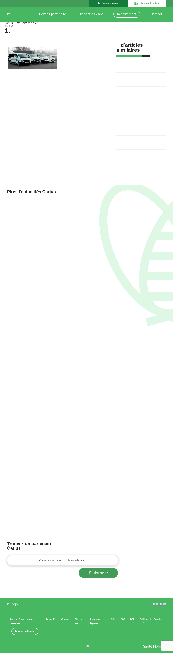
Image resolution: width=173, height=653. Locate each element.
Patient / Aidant (91, 14)
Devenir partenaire (52, 14)
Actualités (51, 619)
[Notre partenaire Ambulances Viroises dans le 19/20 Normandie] (45, 433)
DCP (132, 619)
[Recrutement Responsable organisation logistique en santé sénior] (45, 335)
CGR (123, 619)
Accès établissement (108, 3)
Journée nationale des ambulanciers (133, 168)
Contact (156, 14)
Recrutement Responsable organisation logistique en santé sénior (140, 93)
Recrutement (127, 14)
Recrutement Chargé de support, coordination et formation (141, 77)
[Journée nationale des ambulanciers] (127, 494)
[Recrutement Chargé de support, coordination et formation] (127, 237)
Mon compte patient (150, 3)
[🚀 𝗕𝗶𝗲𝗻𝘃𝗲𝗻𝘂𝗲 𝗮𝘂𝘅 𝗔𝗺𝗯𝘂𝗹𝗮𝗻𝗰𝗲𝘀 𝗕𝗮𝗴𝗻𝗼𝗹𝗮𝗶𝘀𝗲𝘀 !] (45, 237)
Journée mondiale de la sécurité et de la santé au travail (140, 154)
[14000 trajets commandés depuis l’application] (127, 433)
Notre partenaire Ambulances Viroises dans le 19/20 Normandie (138, 125)
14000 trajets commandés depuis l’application (135, 140)
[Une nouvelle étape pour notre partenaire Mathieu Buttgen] (127, 335)
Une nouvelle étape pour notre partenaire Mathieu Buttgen (139, 109)
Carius (9, 23)
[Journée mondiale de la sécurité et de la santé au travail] (45, 494)
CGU (113, 619)
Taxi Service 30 (24, 23)
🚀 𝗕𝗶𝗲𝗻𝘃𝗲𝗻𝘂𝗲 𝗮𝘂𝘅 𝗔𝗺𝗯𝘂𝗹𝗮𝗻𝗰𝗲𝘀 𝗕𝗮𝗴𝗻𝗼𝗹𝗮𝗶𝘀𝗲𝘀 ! (141, 63)
